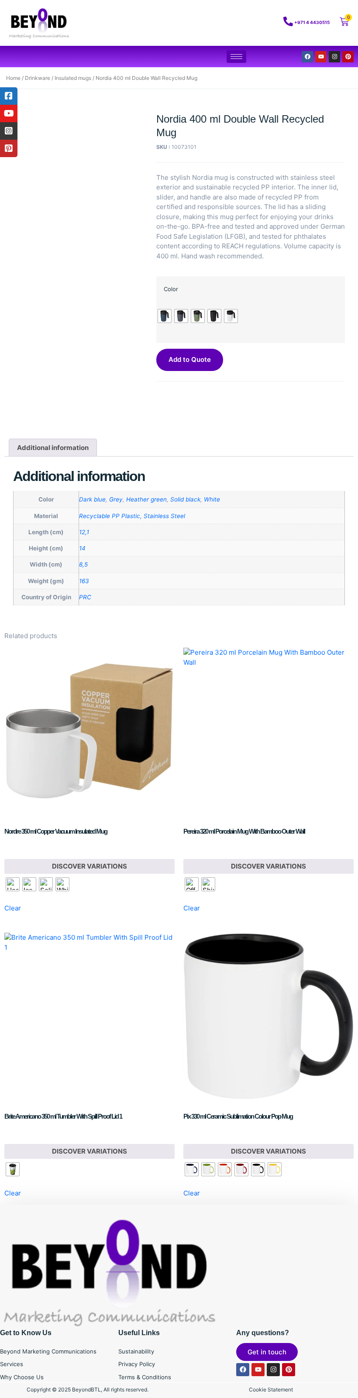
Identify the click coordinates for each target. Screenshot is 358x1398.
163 (84, 580)
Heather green (146, 499)
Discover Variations (89, 866)
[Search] (253, 23)
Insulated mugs (73, 78)
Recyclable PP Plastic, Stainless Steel (132, 515)
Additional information (53, 447)
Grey (116, 499)
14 (82, 548)
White (212, 499)
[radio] (164, 316)
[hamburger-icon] (236, 56)
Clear (12, 908)
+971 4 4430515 (312, 22)
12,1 (84, 532)
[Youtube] (321, 56)
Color (171, 288)
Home (13, 78)
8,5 (83, 564)
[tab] (53, 448)
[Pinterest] (348, 56)
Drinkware (37, 78)
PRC (85, 597)
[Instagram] (334, 56)
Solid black (185, 499)
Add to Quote (190, 359)
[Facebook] (307, 56)
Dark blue (92, 499)
